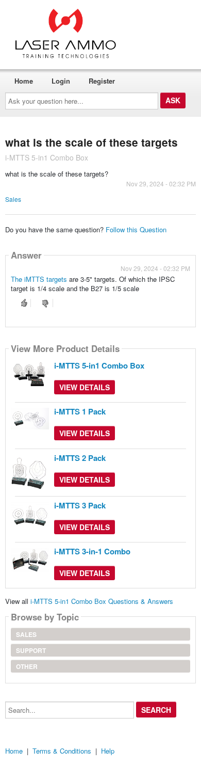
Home (23, 81)
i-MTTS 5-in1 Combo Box (99, 365)
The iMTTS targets (39, 279)
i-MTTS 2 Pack (80, 458)
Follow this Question (136, 229)
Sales (13, 199)
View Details (84, 387)
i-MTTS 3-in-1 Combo (92, 551)
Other (27, 666)
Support (31, 650)
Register (102, 81)
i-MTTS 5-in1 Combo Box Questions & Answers (101, 601)
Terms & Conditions (61, 751)
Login (61, 81)
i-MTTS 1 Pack (80, 411)
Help (107, 751)
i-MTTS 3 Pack (80, 505)
